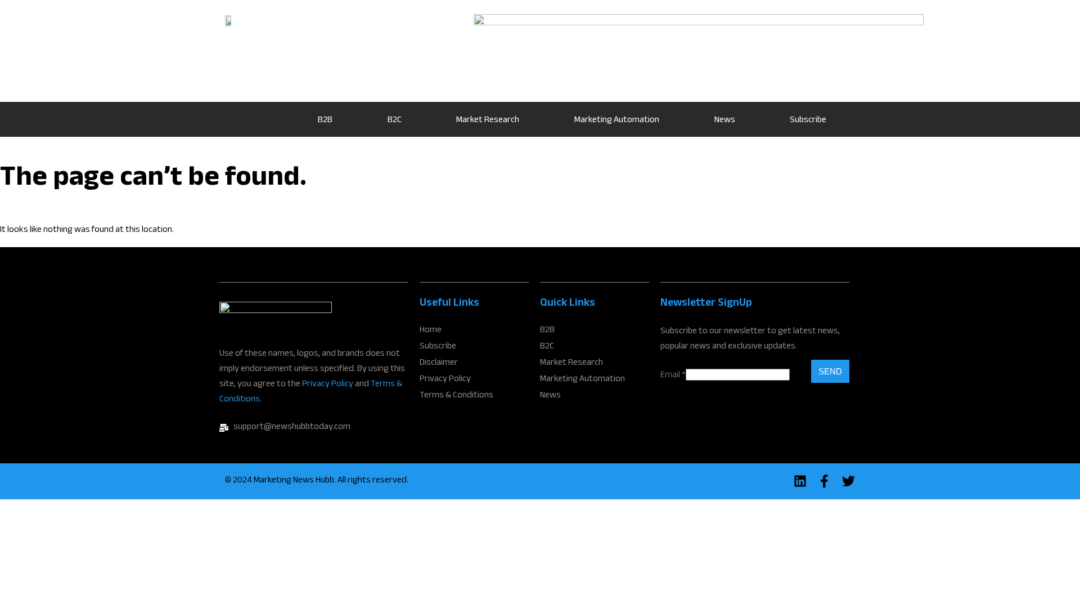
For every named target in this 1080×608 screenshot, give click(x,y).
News (724, 120)
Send (830, 371)
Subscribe (808, 120)
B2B (325, 120)
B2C (395, 120)
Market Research (487, 120)
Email (673, 375)
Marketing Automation (616, 120)
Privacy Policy (327, 384)
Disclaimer (439, 363)
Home (258, 119)
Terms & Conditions (456, 396)
